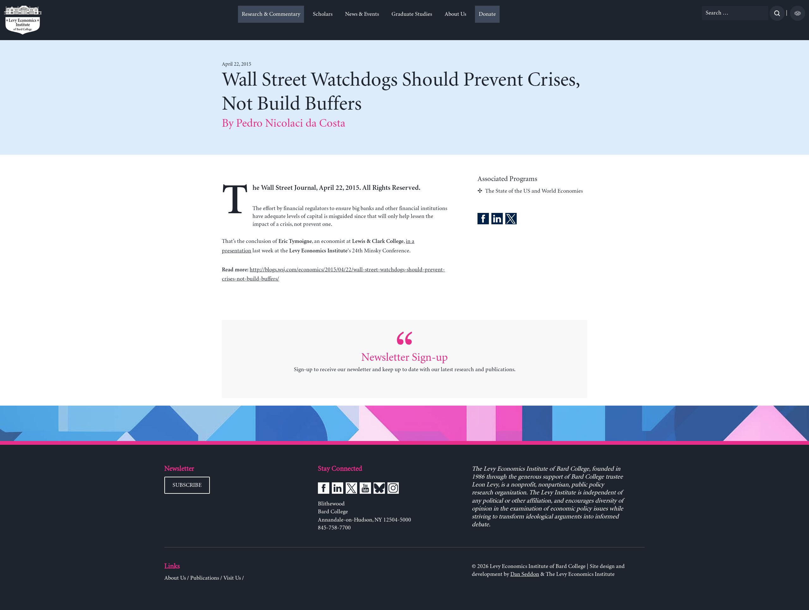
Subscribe (187, 485)
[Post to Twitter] (511, 220)
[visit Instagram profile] (393, 489)
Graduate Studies (412, 14)
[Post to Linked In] (497, 220)
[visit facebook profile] (323, 489)
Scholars (322, 14)
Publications (204, 578)
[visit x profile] (351, 489)
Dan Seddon (524, 574)
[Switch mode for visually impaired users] (797, 13)
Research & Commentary (271, 14)
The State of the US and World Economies (534, 191)
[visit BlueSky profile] (379, 489)
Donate (487, 14)
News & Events (362, 14)
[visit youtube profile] (365, 489)
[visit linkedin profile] (337, 489)
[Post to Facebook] (483, 220)
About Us (455, 14)
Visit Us (232, 578)
